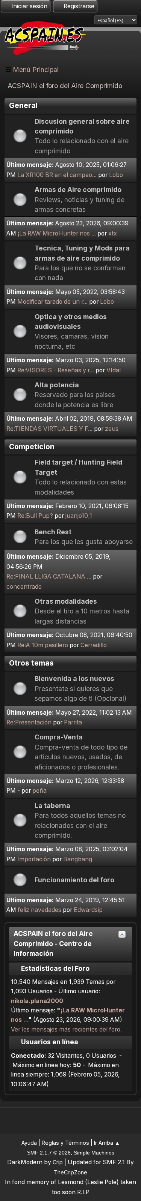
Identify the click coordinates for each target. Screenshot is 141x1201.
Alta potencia (57, 385)
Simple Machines (94, 1153)
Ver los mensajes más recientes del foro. (66, 1029)
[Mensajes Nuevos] (19, 134)
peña (39, 790)
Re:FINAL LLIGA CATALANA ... (48, 576)
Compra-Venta (59, 737)
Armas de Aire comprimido (78, 189)
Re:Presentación (29, 722)
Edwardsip (88, 909)
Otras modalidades (66, 601)
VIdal (113, 370)
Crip (58, 1162)
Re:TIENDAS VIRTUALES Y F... (49, 428)
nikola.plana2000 (37, 1001)
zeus (111, 428)
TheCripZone (70, 1172)
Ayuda (29, 1143)
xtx (112, 233)
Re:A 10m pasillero (42, 645)
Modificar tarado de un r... (52, 301)
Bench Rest (53, 532)
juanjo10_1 (78, 515)
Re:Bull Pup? (35, 515)
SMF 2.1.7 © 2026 (49, 1153)
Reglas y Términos (65, 1143)
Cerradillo (93, 645)
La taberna (52, 806)
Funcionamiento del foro (74, 880)
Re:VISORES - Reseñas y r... (55, 370)
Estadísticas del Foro (54, 968)
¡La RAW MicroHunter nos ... (57, 233)
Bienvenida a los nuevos (74, 678)
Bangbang (77, 859)
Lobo (116, 174)
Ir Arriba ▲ (107, 1143)
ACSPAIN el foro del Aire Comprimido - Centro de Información (53, 943)
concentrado (24, 586)
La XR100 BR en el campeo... (57, 174)
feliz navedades (39, 909)
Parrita (73, 722)
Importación (34, 859)
